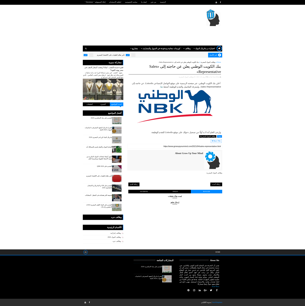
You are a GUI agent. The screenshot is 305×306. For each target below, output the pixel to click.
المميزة (103, 104)
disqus (175, 191)
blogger (206, 191)
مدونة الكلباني (206, 302)
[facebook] (220, 2)
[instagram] (194, 290)
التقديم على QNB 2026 (104, 166)
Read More (215, 286)
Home (219, 62)
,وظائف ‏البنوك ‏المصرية (186, 77)
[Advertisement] (126, 25)
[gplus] (205, 290)
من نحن (153, 2)
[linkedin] (199, 290)
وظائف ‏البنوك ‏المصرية (208, 62)
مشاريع (135, 48)
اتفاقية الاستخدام (115, 2)
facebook (144, 191)
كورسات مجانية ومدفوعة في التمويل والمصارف (161, 48)
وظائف (188, 48)
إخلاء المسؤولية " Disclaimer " (95, 2)
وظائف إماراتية (115, 233)
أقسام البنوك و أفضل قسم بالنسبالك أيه (99, 147)
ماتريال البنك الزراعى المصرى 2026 (100, 137)
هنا (161, 87)
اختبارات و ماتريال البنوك (205, 48)
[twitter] (211, 290)
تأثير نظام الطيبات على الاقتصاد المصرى (119, 55)
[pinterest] (188, 290)
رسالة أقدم (134, 184)
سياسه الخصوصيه (131, 2)
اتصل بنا (144, 2)
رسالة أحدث (216, 184)
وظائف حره (117, 241)
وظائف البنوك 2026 (114, 237)
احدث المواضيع (116, 104)
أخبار (136, 55)
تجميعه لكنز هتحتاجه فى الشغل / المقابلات (98, 195)
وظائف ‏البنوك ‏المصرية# (207, 136)
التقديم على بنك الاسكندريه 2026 (101, 118)
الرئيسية (163, 2)
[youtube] (216, 2)
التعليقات (89, 104)
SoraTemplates (217, 302)
